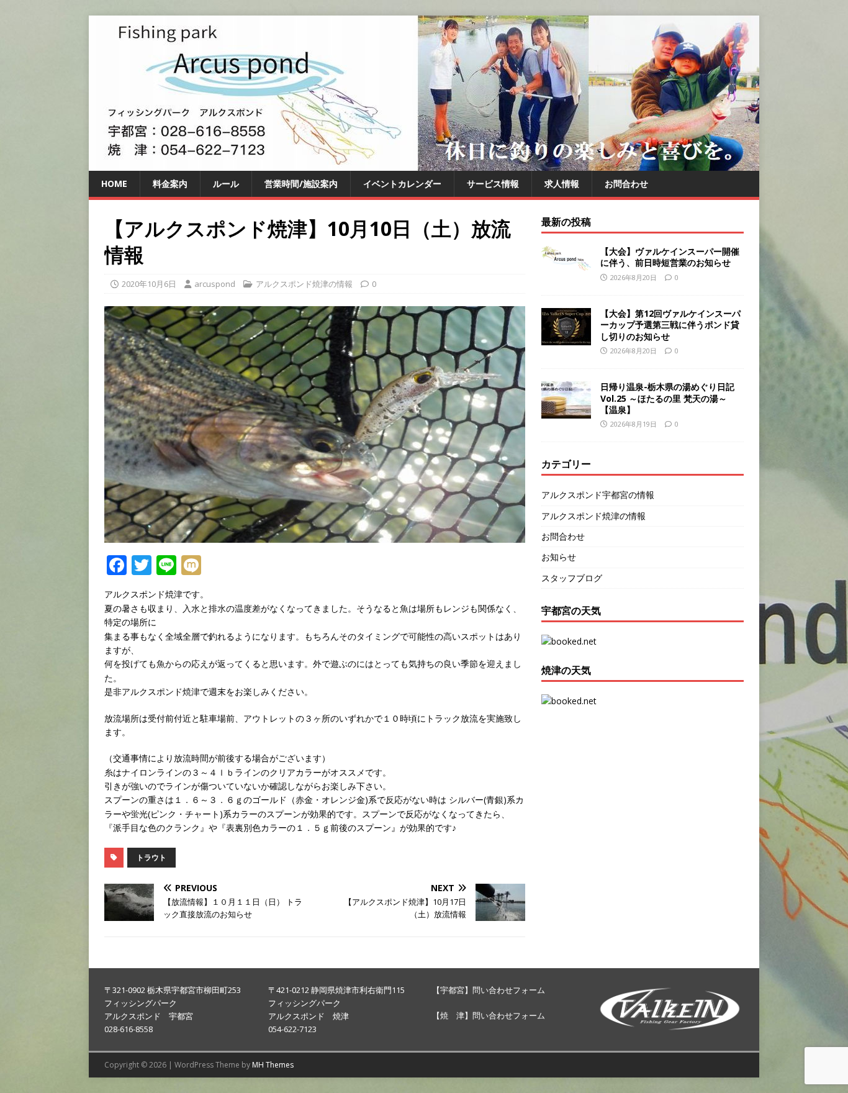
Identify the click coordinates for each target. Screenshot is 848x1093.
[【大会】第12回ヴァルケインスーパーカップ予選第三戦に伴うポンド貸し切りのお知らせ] (566, 338)
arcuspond (214, 283)
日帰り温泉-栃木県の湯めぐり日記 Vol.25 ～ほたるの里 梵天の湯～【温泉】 (667, 398)
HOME (114, 183)
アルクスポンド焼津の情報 (304, 283)
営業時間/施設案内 (301, 183)
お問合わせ (626, 183)
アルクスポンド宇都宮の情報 (597, 495)
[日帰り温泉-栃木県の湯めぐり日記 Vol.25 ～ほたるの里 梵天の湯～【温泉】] (566, 411)
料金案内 (170, 183)
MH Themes (273, 1064)
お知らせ (558, 557)
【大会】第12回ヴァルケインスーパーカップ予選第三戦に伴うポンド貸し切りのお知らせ (670, 324)
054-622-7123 (292, 1029)
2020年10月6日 (149, 283)
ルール (226, 183)
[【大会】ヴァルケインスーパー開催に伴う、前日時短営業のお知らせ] (566, 263)
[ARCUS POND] (424, 164)
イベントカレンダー (402, 183)
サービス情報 (493, 183)
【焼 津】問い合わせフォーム (488, 1015)
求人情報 (561, 183)
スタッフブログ (571, 578)
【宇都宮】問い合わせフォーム (488, 989)
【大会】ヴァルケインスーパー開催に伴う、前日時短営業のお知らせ (669, 256)
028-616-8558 (128, 1029)
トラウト (151, 857)
